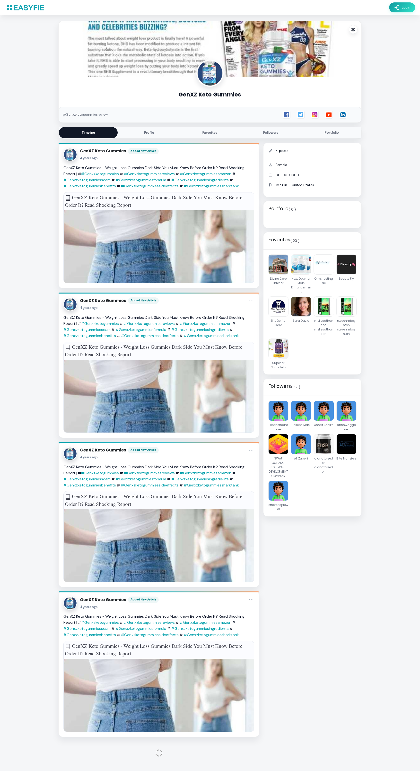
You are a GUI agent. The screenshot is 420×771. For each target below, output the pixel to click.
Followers (270, 132)
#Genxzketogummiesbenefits (89, 186)
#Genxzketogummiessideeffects (150, 186)
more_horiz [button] (251, 151)
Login (402, 7)
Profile (149, 132)
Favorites (209, 132)
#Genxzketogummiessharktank (211, 186)
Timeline (88, 132)
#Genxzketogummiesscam (87, 179)
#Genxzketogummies (100, 173)
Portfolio (332, 132)
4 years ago (89, 158)
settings (353, 29)
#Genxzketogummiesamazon (205, 173)
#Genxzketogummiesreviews (149, 173)
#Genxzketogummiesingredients (200, 179)
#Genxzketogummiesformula (141, 179)
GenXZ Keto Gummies (103, 151)
